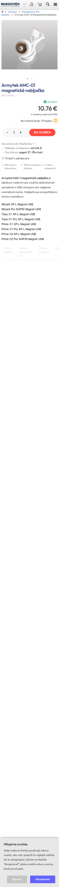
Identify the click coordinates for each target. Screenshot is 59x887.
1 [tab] (27, 78)
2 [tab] (31, 78)
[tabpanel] (29, 48)
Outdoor (12, 11)
